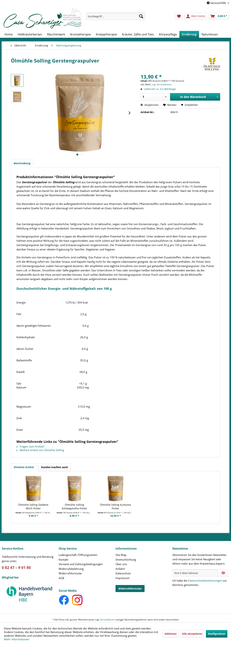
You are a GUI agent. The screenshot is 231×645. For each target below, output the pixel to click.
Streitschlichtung (126, 559)
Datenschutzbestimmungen (205, 580)
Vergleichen (151, 105)
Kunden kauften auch (54, 467)
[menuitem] (115, 18)
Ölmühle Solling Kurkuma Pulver (115, 506)
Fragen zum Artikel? (31, 446)
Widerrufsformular (70, 573)
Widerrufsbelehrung (71, 569)
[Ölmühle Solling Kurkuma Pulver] (115, 488)
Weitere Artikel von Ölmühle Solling (41, 450)
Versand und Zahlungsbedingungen (81, 564)
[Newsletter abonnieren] (223, 573)
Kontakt (63, 559)
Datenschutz (123, 573)
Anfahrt (120, 569)
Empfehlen (191, 105)
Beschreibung (22, 163)
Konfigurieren (216, 633)
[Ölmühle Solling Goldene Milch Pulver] (33, 488)
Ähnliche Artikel (24, 467)
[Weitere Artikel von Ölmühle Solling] (212, 64)
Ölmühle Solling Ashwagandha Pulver (74, 506)
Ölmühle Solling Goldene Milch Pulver (33, 506)
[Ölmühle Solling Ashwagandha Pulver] (74, 488)
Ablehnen (170, 633)
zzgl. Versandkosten (162, 84)
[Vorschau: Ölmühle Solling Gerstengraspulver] (17, 80)
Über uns (121, 564)
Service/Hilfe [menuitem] (218, 3)
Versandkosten (107, 619)
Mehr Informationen (16, 639)
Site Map (121, 555)
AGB (61, 578)
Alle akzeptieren (192, 633)
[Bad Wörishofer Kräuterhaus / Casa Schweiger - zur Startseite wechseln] (42, 18)
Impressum (123, 578)
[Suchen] (141, 16)
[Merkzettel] (179, 16)
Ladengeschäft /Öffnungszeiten (78, 555)
